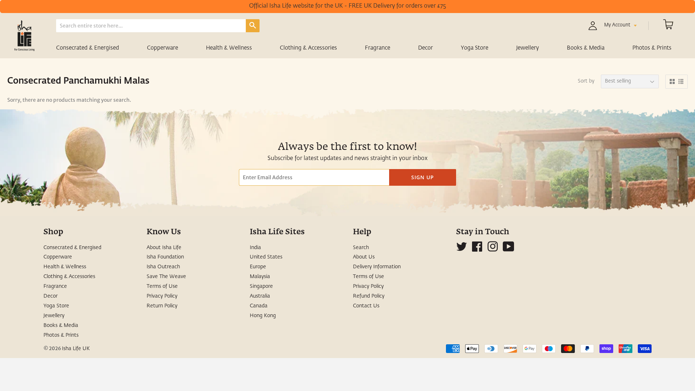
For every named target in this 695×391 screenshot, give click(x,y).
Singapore (261, 286)
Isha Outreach (163, 266)
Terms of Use (162, 286)
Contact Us (366, 305)
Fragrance (377, 48)
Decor (425, 48)
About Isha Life (164, 247)
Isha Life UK (76, 348)
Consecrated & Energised (87, 48)
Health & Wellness (229, 48)
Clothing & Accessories (308, 48)
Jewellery (527, 48)
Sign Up (422, 177)
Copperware (162, 48)
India (255, 247)
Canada (259, 305)
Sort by (586, 81)
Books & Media (586, 48)
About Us (364, 257)
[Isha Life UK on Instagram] (492, 249)
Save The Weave (166, 276)
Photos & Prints (651, 48)
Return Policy (162, 305)
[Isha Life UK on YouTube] (508, 249)
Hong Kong (263, 315)
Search (361, 247)
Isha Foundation (165, 257)
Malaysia (260, 276)
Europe (258, 266)
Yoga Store (474, 48)
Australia (260, 296)
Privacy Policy (162, 296)
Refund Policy (368, 296)
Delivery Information (377, 266)
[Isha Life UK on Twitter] (461, 249)
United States (266, 257)
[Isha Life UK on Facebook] (477, 249)
